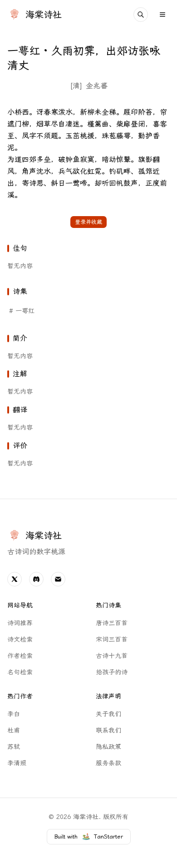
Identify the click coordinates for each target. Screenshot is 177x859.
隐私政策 (108, 747)
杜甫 (13, 730)
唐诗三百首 (112, 623)
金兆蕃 (97, 85)
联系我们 (108, 730)
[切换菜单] (162, 14)
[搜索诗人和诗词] (140, 14)
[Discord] (36, 579)
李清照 (16, 763)
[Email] (58, 579)
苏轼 (13, 747)
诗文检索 (20, 639)
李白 (13, 714)
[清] (76, 85)
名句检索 (20, 672)
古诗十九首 (112, 656)
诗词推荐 (20, 623)
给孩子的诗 (112, 672)
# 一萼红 (21, 311)
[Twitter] (14, 579)
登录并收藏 (88, 222)
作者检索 (20, 656)
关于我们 (108, 714)
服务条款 (108, 763)
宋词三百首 (112, 639)
